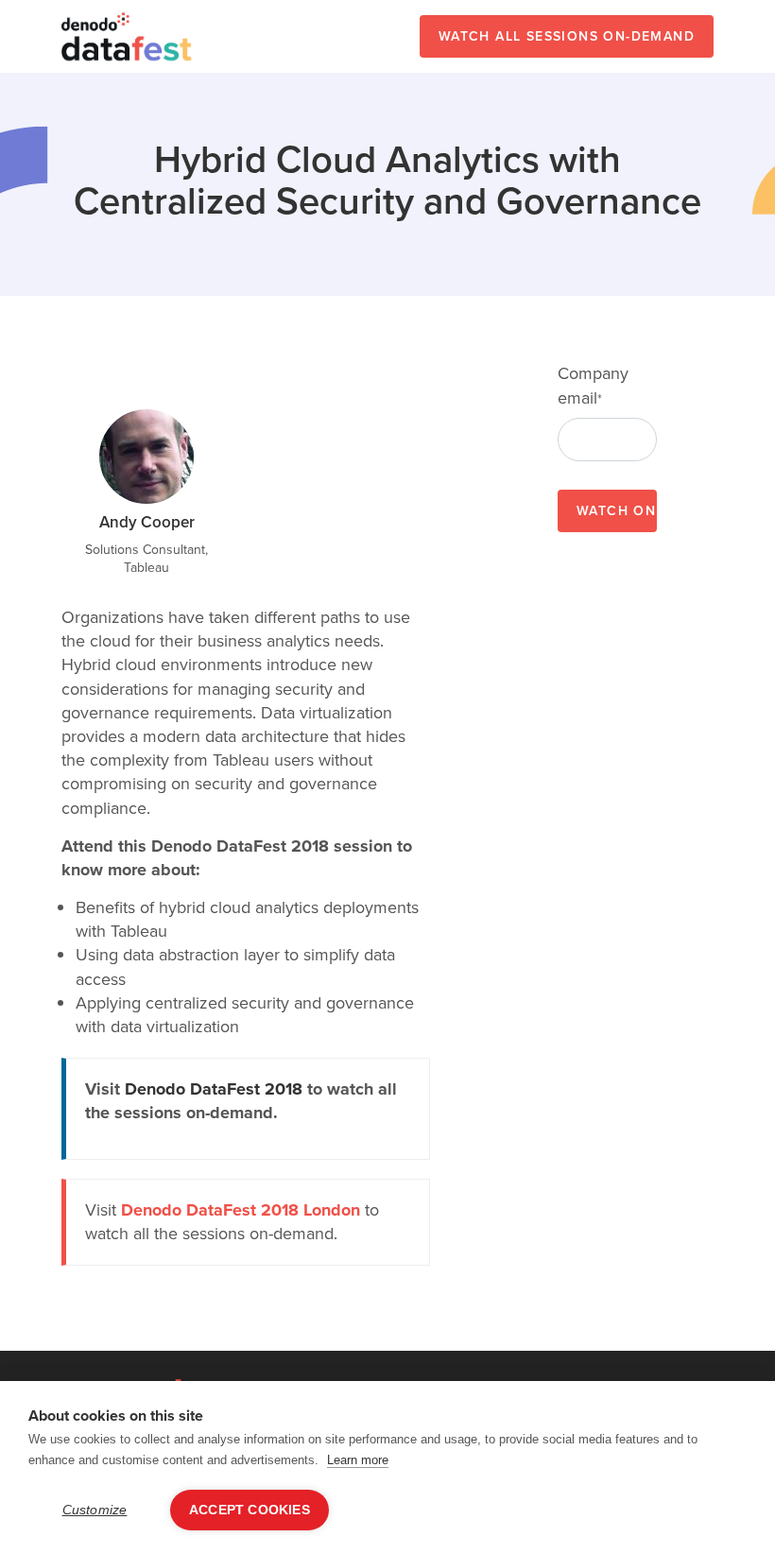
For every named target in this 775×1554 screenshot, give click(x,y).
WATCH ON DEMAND (617, 511)
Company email (593, 385)
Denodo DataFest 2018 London (240, 1210)
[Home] (127, 36)
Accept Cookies (249, 1510)
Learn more (357, 1460)
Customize (95, 1510)
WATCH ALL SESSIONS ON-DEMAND (567, 36)
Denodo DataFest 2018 (213, 1089)
